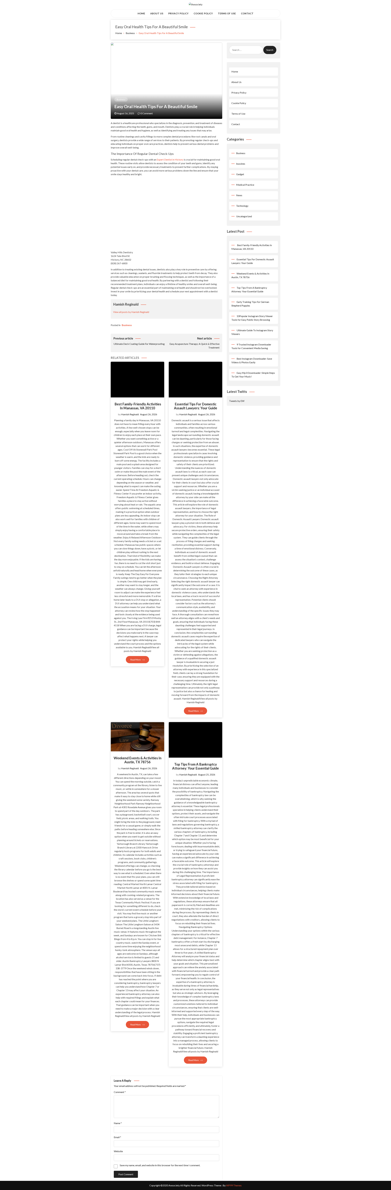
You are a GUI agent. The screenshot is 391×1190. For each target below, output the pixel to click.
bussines (240, 163)
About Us (156, 13)
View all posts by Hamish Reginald (131, 311)
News (239, 195)
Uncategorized (244, 216)
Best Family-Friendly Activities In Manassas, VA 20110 (137, 406)
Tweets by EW (236, 400)
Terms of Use (227, 13)
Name (118, 1123)
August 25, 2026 (206, 774)
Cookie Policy (203, 13)
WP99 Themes (234, 1185)
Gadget (240, 174)
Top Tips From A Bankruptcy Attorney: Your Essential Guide (195, 766)
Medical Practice (245, 184)
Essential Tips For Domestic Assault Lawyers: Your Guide (195, 406)
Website (118, 1151)
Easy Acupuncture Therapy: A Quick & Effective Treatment (194, 343)
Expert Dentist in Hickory (170, 159)
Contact (247, 13)
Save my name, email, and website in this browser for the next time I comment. (160, 1165)
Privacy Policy (178, 13)
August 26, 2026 (148, 414)
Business (121, 99)
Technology (242, 205)
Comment (120, 1092)
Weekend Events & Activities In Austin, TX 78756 (137, 760)
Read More (135, 659)
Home (141, 13)
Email (117, 1137)
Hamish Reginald (130, 414)
